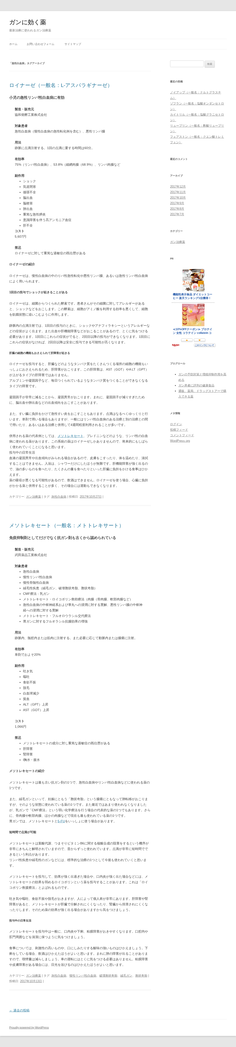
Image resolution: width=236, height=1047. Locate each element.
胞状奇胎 (141, 975)
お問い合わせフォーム (40, 44)
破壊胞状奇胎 (108, 975)
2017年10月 (178, 197)
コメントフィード (182, 435)
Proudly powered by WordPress (29, 1027)
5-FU (61, 821)
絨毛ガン (126, 975)
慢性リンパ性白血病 (82, 975)
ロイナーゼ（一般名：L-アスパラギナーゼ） (60, 85)
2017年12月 (178, 186)
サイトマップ (73, 44)
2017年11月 (178, 192)
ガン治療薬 (33, 496)
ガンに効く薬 (27, 22)
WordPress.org (180, 441)
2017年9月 (177, 203)
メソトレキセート (70, 436)
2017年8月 (177, 208)
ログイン (176, 424)
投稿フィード (179, 429)
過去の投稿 (19, 1010)
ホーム (13, 44)
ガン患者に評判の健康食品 (196, 385)
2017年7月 (177, 214)
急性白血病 (58, 496)
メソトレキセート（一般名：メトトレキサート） (66, 525)
